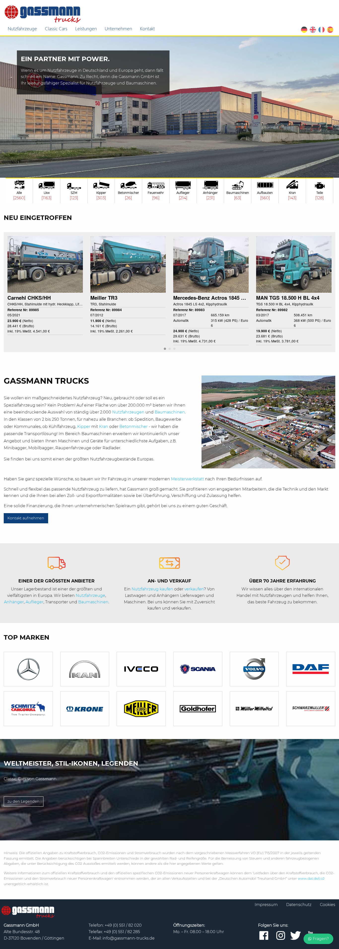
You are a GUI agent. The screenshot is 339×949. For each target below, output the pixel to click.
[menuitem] (22, 28)
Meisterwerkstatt (188, 479)
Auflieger (34, 602)
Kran (104, 426)
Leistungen (86, 28)
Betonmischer (134, 426)
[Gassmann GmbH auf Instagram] (280, 936)
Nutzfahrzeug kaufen (152, 589)
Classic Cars (56, 28)
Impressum (267, 904)
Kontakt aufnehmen (25, 518)
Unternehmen (118, 28)
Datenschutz (299, 904)
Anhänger (14, 602)
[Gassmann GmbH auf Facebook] (263, 936)
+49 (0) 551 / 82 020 (123, 925)
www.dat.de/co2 (311, 878)
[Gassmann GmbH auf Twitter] (295, 936)
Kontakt (147, 28)
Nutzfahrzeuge (22, 28)
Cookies (327, 904)
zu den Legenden (23, 801)
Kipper (84, 426)
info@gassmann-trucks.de (128, 938)
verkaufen (194, 589)
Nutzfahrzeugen (128, 412)
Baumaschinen (170, 412)
